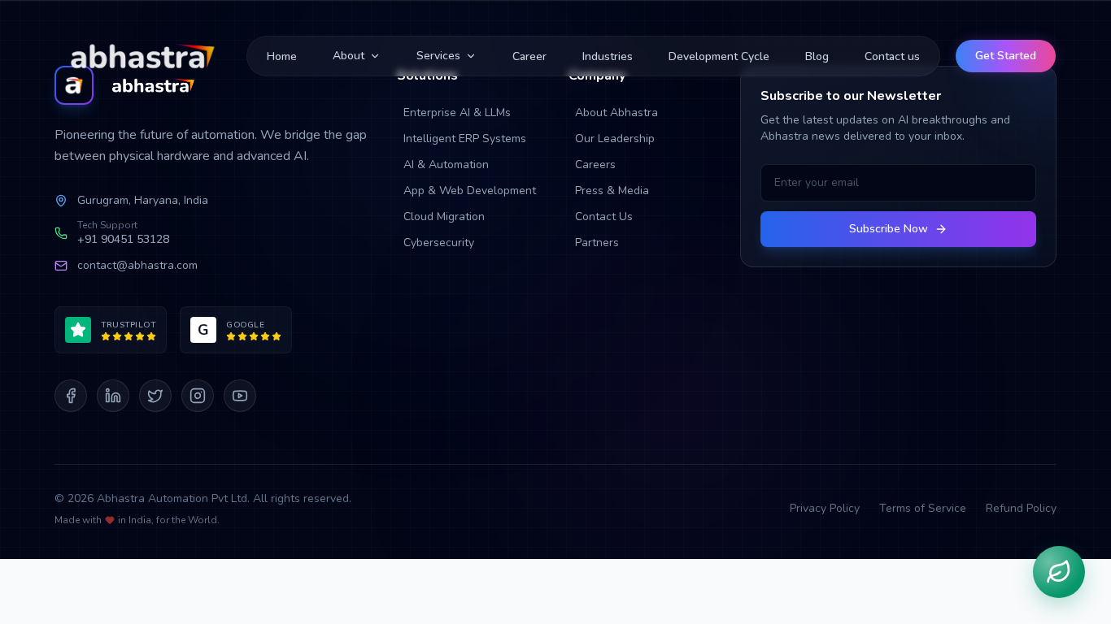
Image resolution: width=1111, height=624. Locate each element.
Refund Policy (1021, 508)
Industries (607, 56)
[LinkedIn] (113, 395)
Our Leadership (615, 138)
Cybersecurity (438, 242)
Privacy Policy (825, 508)
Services (438, 55)
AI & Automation (446, 164)
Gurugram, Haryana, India (142, 200)
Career (529, 56)
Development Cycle (719, 56)
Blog (817, 56)
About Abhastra (616, 112)
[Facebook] (70, 395)
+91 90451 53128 (123, 239)
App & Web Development (469, 190)
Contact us (892, 56)
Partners (597, 242)
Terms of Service (922, 508)
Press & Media (612, 190)
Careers (595, 164)
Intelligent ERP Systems (464, 138)
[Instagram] (197, 395)
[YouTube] (240, 395)
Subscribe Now (888, 228)
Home (282, 56)
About (348, 55)
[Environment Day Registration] (1059, 572)
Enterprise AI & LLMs (457, 112)
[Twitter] (155, 395)
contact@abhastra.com (137, 265)
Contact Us (604, 216)
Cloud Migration (444, 216)
